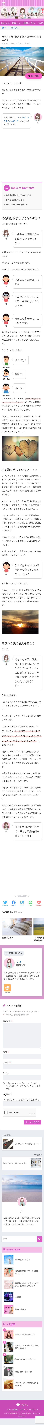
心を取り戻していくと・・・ (18, 200)
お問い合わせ (12, 1410)
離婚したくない (30, 23)
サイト (6, 1073)
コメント (8, 1021)
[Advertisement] (22, 154)
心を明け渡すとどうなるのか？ (19, 195)
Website (7, 992)
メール (7, 1062)
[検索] (39, 1239)
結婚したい (5, 23)
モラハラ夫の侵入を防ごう (17, 204)
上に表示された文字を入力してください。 (21, 1100)
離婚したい (16, 23)
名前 (6, 1052)
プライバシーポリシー (29, 1410)
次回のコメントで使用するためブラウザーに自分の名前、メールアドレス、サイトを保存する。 (23, 1086)
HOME (24, 1404)
